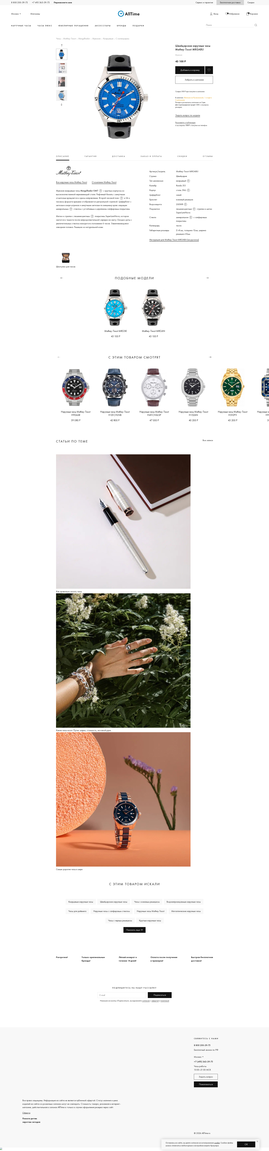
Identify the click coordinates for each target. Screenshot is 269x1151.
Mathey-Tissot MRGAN (153, 331)
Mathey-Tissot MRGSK (115, 331)
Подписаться (160, 995)
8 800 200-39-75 (19, 2)
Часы (58, 39)
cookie (217, 1142)
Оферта (26, 1112)
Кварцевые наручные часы (80, 901)
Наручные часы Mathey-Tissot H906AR (75, 413)
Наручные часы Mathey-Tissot (150, 911)
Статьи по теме (72, 441)
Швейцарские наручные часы (113, 901)
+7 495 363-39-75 (41, 2)
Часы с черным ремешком (120, 920)
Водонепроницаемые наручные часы (184, 901)
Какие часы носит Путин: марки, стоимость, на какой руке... (84, 730)
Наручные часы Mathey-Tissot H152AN (193, 413)
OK (246, 1144)
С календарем (122, 39)
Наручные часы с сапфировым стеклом (111, 911)
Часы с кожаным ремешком (147, 901)
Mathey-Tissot (69, 39)
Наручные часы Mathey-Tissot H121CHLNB (115, 413)
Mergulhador (84, 39)
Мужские (96, 39)
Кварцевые (108, 39)
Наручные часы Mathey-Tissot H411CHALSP (154, 413)
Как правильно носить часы (69, 591)
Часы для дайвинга (77, 911)
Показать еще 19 (134, 929)
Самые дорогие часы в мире (69, 869)
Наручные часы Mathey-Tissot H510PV (232, 413)
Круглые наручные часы (150, 920)
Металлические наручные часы (186, 911)
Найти (256, 25)
